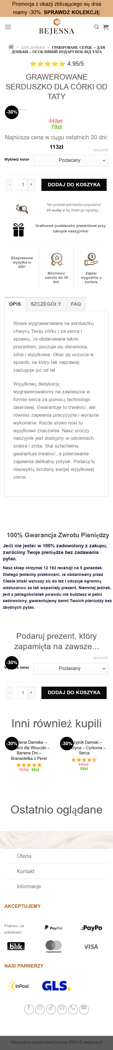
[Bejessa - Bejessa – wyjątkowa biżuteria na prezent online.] (56, 27)
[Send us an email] (62, 1009)
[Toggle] (10, 856)
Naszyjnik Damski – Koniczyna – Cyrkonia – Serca (84, 748)
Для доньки (33, 47)
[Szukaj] (96, 27)
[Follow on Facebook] (29, 1009)
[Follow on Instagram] (40, 1009)
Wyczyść (101, 151)
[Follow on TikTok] (51, 1009)
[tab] (14, 304)
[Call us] (73, 1009)
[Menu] (8, 27)
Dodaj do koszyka (74, 184)
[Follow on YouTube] (84, 1009)
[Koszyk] (106, 27)
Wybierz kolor (16, 160)
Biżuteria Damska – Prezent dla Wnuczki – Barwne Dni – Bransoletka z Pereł (29, 750)
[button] (29, 765)
